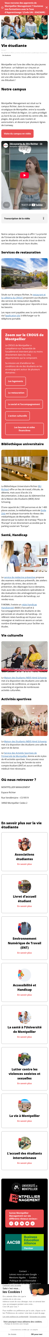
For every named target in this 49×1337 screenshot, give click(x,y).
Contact (23, 1271)
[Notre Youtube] (27, 1223)
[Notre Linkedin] (22, 1223)
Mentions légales (17, 1277)
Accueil (3, 50)
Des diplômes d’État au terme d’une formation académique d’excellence (24, 53)
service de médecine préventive (19, 577)
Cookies (33, 1277)
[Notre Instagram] (11, 1223)
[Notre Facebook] (17, 1223)
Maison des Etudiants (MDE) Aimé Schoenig (25, 677)
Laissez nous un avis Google (23, 1274)
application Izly (12, 315)
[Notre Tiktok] (33, 1223)
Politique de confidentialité (23, 1280)
